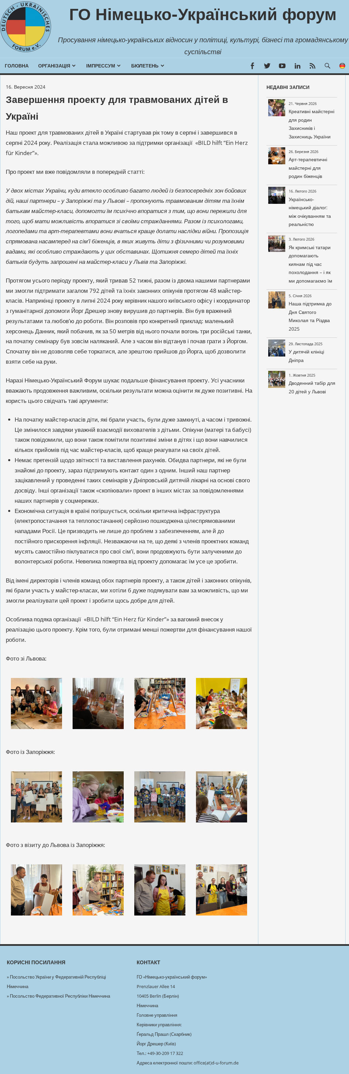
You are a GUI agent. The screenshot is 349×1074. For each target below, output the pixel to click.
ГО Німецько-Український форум (203, 14)
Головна (17, 66)
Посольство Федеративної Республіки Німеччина (60, 996)
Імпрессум (100, 66)
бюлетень (144, 66)
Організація (54, 66)
